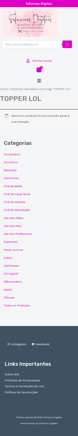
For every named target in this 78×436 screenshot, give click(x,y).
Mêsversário (13, 281)
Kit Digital (11, 273)
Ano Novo (11, 162)
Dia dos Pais (13, 226)
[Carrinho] (39, 69)
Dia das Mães (13, 218)
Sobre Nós (12, 374)
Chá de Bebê (13, 186)
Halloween (11, 265)
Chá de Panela (14, 202)
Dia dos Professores (18, 234)
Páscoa (9, 297)
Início (4, 89)
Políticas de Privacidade (22, 380)
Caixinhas (11, 178)
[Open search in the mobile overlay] (37, 44)
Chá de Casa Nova (17, 194)
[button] (39, 81)
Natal (8, 289)
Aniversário (12, 154)
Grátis (8, 258)
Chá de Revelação (17, 210)
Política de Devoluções (21, 392)
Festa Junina (13, 250)
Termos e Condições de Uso (24, 386)
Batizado (10, 170)
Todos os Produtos (17, 305)
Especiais (11, 242)
